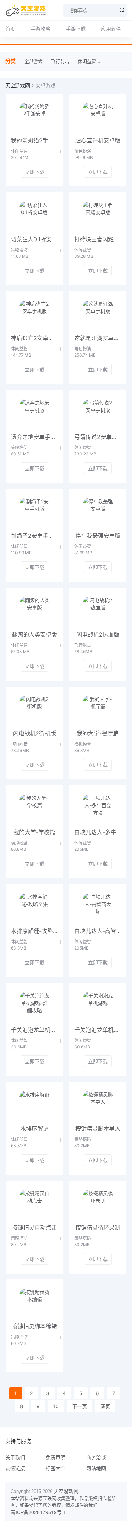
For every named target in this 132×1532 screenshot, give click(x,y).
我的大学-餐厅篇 (98, 733)
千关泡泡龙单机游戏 (97, 1029)
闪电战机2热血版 (97, 634)
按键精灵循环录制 (97, 1227)
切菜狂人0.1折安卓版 (34, 239)
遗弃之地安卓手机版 (34, 436)
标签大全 (55, 1468)
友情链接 (15, 1468)
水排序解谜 (34, 1128)
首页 (10, 29)
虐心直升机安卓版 (97, 140)
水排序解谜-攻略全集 (34, 930)
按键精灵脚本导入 (97, 1128)
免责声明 (55, 1457)
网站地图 (96, 1468)
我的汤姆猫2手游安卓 (34, 140)
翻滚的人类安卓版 (34, 634)
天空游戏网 (17, 85)
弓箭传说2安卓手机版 (97, 436)
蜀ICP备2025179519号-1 (38, 1512)
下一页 (79, 1406)
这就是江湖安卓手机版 (97, 337)
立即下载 (34, 172)
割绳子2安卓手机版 (34, 535)
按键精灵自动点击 (34, 1227)
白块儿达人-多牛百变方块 (97, 832)
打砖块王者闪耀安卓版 (97, 239)
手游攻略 (40, 29)
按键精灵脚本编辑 (34, 1326)
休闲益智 (87, 61)
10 (56, 1406)
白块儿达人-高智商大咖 (97, 930)
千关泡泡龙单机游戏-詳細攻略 (34, 1029)
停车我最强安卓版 (97, 535)
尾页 (105, 1406)
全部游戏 (33, 61)
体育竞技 (114, 61)
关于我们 (15, 1457)
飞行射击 (60, 61)
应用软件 (111, 29)
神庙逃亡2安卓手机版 (34, 337)
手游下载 (76, 29)
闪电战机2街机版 (34, 733)
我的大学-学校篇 (34, 832)
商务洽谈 (96, 1457)
